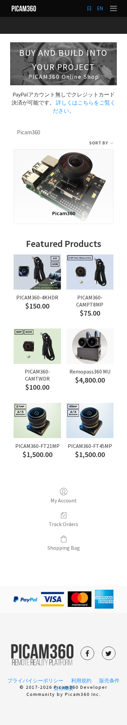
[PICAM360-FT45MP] (89, 420)
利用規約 (81, 680)
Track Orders (63, 524)
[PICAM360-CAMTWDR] (37, 346)
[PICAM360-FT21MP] (37, 420)
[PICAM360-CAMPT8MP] (89, 272)
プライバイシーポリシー (35, 680)
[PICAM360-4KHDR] (37, 272)
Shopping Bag (63, 547)
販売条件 (109, 680)
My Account (63, 500)
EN (100, 8)
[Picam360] (63, 176)
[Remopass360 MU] (89, 346)
